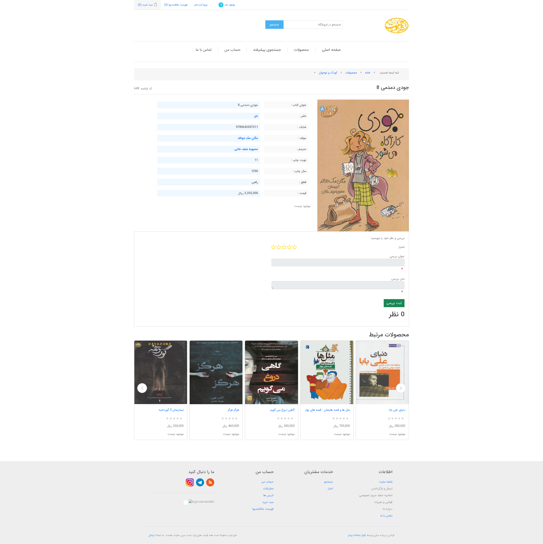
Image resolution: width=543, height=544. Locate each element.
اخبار (330, 488)
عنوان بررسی (397, 256)
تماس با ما (203, 50)
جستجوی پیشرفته (267, 50)
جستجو (328, 481)
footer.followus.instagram (190, 482)
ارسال (151, 535)
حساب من (232, 50)
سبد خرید (268, 502)
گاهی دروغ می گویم (282, 410)
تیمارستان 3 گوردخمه (171, 410)
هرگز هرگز (233, 410)
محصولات (301, 50)
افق (256, 116)
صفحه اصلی (331, 50)
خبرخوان (210, 482)
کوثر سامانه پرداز (357, 535)
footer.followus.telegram (200, 482)
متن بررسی (397, 278)
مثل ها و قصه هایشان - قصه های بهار (327, 410)
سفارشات (268, 488)
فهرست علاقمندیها (263, 509)
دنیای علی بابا (397, 410)
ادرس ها (268, 495)
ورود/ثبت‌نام (200, 5)
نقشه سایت (385, 481)
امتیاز (401, 247)
